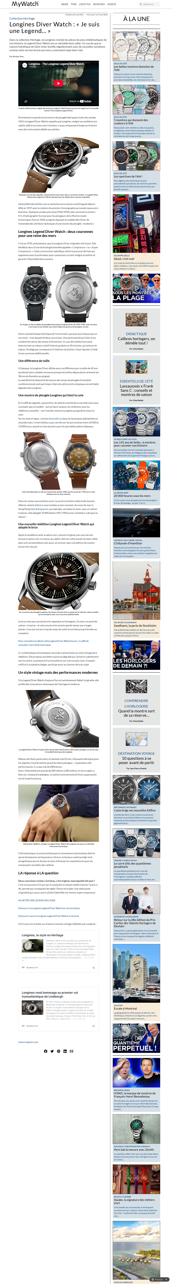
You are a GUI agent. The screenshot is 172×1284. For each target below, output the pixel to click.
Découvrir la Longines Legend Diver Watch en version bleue (49, 908)
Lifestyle (85, 4)
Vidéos (111, 4)
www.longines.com (28, 1041)
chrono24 (53, 418)
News (64, 4)
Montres (99, 4)
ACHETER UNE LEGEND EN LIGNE (36, 900)
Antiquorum (41, 508)
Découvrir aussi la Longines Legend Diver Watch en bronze (48, 915)
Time (74, 4)
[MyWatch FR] (25, 4)
